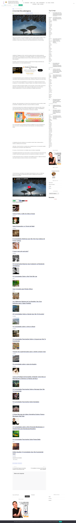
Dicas (34, 2)
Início (13, 8)
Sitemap (50, 188)
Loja (46, 2)
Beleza (49, 2)
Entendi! (60, 521)
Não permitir (16, 5)
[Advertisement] (29, 47)
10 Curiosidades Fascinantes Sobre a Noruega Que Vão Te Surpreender (57, 18)
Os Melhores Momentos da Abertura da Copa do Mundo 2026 (57, 106)
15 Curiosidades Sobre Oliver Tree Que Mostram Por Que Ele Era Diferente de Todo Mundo (57, 13)
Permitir (20, 5)
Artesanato (35, 4)
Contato (50, 186)
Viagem (38, 4)
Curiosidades (26, 2)
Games (37, 2)
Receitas (52, 2)
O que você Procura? (16, 494)
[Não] (74, 521)
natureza (20, 463)
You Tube (50, 498)
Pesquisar (27, 496)
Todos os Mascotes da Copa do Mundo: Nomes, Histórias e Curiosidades (57, 76)
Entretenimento (42, 2)
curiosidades (15, 463)
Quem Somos (51, 182)
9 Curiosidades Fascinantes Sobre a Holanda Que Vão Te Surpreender (57, 117)
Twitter (50, 496)
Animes (31, 2)
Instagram (50, 500)
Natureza (41, 4)
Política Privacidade (52, 184)
